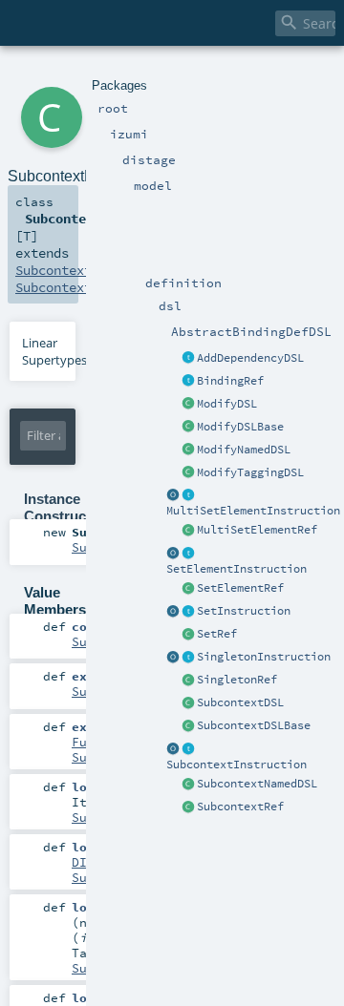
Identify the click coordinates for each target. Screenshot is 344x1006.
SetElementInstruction (236, 569)
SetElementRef (240, 588)
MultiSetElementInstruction (253, 510)
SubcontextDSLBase (254, 725)
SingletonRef (237, 679)
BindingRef (230, 381)
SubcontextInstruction (236, 764)
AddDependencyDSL (250, 358)
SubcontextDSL (240, 702)
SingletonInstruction (264, 656)
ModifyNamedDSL (243, 449)
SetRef (217, 633)
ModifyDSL (227, 403)
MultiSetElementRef (257, 529)
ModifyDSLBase (240, 426)
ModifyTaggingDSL (250, 472)
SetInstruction (243, 611)
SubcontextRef (240, 806)
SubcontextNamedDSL (257, 783)
